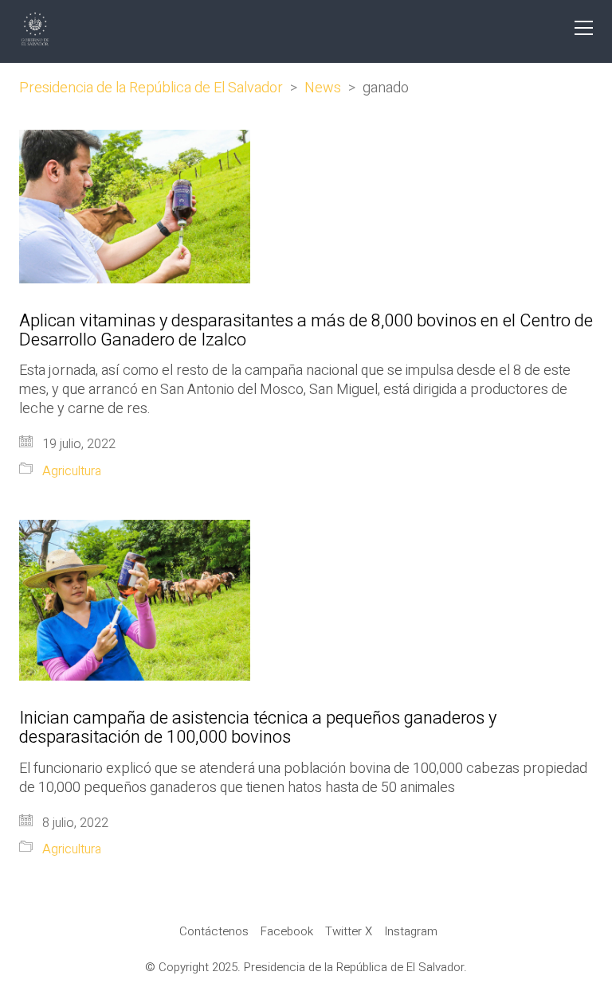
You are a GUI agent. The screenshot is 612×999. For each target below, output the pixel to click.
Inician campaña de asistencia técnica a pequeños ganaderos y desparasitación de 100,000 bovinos (257, 727)
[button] (584, 28)
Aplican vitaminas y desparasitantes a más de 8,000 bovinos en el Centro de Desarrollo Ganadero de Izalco (306, 330)
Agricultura (71, 471)
